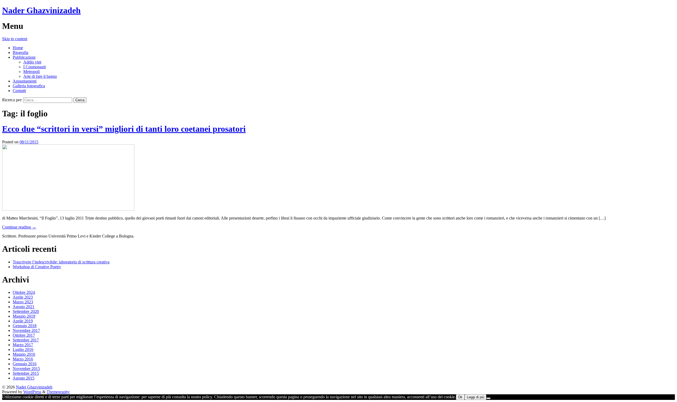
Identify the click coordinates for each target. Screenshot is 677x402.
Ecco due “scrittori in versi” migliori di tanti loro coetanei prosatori (124, 129)
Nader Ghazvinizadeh (41, 10)
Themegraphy (58, 392)
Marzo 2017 (23, 344)
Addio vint (32, 62)
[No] (488, 398)
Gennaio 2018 (24, 325)
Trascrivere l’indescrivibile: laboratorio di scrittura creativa (61, 262)
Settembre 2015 (26, 373)
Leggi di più (475, 397)
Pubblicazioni (24, 57)
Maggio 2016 (24, 354)
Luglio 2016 (23, 349)
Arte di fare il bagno (40, 76)
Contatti (19, 90)
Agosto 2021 (23, 306)
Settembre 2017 (26, 340)
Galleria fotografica (29, 86)
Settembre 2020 (26, 311)
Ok (460, 397)
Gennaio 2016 (24, 364)
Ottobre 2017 (24, 335)
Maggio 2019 (24, 316)
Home (18, 47)
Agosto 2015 (23, 378)
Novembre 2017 (26, 330)
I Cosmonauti (34, 67)
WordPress (32, 392)
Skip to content (14, 38)
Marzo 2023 (23, 302)
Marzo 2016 (23, 359)
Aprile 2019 (23, 321)
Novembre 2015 (26, 368)
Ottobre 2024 (24, 292)
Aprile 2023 (23, 297)
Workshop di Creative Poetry (37, 266)
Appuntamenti (24, 81)
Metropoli (31, 71)
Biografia (20, 52)
